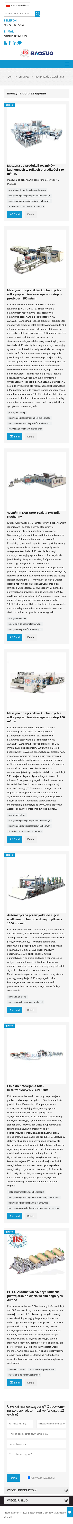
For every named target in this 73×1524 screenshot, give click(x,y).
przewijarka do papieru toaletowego (25, 624)
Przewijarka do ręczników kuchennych (26, 206)
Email (15, 214)
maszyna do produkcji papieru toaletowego (28, 1203)
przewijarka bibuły (16, 412)
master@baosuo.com (15, 35)
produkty (24, 76)
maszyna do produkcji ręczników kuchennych (29, 201)
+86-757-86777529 (14, 24)
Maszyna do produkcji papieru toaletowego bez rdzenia (34, 1197)
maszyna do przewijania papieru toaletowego (29, 196)
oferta (14, 1477)
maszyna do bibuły (17, 618)
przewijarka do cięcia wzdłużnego (24, 1375)
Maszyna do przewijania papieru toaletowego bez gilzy (33, 1208)
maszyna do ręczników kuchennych (24, 629)
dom (10, 76)
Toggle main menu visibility (67, 63)
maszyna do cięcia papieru (42, 1369)
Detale (30, 214)
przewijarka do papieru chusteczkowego (27, 190)
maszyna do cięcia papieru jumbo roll (25, 1002)
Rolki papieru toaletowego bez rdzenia (26, 1192)
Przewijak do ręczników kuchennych (25, 429)
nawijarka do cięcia (17, 997)
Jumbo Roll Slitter (16, 1369)
